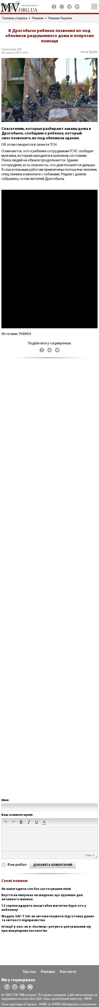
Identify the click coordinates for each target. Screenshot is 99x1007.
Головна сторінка (14, 18)
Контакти (68, 972)
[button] (5, 822)
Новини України (60, 18)
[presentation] (5, 822)
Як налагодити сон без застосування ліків (36, 889)
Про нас (29, 972)
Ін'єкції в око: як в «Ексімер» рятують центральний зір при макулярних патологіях (46, 929)
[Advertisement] (49, 582)
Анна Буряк (89, 52)
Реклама (48, 972)
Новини (37, 18)
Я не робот (17, 865)
